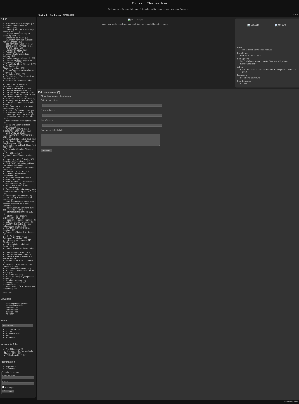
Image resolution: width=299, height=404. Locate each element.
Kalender (10, 314)
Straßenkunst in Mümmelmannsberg (11, 67)
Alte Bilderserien (13, 153)
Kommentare (11, 333)
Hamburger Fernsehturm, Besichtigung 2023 (15, 85)
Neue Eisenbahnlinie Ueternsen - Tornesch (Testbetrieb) (18, 182)
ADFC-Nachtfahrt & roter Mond (19, 98)
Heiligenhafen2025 (14, 50)
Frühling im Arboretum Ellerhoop (19, 149)
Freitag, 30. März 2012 (250, 55)
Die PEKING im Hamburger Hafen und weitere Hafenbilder (18, 164)
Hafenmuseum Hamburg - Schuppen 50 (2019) (15, 217)
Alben (4, 18)
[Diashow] (270, 15)
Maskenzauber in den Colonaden (20, 260)
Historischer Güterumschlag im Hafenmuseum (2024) (17, 61)
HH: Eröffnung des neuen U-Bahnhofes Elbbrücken (16, 237)
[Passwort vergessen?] (31, 392)
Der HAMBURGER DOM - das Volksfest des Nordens (17, 225)
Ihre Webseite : (48, 120)
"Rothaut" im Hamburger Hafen (19, 80)
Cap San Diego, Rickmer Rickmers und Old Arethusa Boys (19, 95)
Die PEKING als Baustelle (17, 133)
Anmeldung (11, 369)
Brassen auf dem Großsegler (18, 24)
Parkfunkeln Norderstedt (16, 268)
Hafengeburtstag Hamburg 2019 (19, 212)
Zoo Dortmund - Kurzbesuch (18, 44)
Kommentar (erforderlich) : (52, 130)
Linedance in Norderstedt (16, 90)
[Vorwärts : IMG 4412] (290, 15)
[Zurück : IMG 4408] (286, 15)
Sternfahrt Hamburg (14, 281)
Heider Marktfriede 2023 (16, 88)
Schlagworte (11, 329)
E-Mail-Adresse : (48, 110)
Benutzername (8, 375)
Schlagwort (56, 15)
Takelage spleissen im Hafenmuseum (14, 284)
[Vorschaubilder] (282, 15)
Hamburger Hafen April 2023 (18, 115)
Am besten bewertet (14, 306)
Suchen (9, 331)
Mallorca (250, 61)
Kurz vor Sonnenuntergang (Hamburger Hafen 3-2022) (16, 130)
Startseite (43, 15)
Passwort (6, 381)
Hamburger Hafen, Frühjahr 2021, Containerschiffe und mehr (18, 160)
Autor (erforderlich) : (50, 100)
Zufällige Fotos (12, 312)
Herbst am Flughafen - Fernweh (19, 220)
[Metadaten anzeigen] (274, 15)
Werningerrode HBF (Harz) (17, 100)
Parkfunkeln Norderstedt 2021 (18, 139)
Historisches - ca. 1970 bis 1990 (19, 117)
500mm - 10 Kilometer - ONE (18, 111)
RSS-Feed (10, 337)
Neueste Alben (12, 310)
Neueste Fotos (12, 308)
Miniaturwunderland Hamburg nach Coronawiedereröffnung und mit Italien (19, 191)
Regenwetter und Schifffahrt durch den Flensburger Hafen (19, 209)
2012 (242, 61)
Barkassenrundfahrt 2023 (16, 113)
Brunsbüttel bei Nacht (15, 38)
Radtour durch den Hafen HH (18, 58)
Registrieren (11, 367)
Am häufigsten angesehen (17, 304)
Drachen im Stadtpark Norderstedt (20, 232)
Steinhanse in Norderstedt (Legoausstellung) (15, 186)
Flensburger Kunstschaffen (17, 196)
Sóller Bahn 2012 (14, 355)
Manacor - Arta (261, 61)
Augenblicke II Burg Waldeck (18, 64)
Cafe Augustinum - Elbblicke (18, 222)
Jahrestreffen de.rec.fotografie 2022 (21, 121)
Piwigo (296, 401)
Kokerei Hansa (12, 48)
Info (7, 335)
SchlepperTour (12, 275)
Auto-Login (9, 388)
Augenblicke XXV (13, 52)
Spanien (273, 61)
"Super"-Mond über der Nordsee (19, 155)
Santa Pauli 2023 (13, 74)
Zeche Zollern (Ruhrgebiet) (17, 46)
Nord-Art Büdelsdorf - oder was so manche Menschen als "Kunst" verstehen (18, 204)
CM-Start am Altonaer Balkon (18, 92)
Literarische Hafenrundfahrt (17, 254)
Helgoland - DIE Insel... (15, 252)
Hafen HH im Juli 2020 (15, 171)
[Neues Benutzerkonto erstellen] (27, 392)
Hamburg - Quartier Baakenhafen (20, 248)
